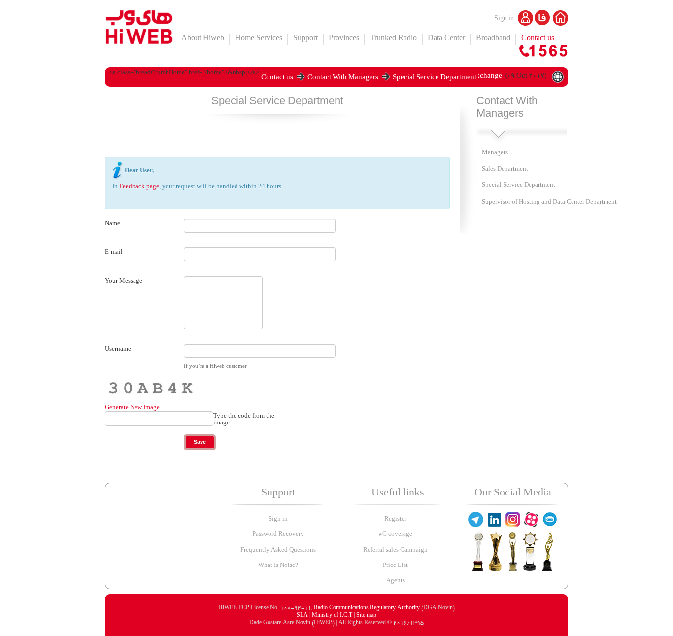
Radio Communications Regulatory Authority (367, 608)
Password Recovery (278, 534)
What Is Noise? (278, 566)
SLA (303, 616)
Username (118, 348)
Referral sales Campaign (395, 550)
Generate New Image (132, 407)
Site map (366, 616)
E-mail (114, 251)
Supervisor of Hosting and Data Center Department (549, 202)
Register (395, 519)
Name (112, 223)
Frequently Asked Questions (278, 550)
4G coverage (395, 534)
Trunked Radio (393, 39)
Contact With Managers (342, 78)
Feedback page (139, 186)
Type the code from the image (243, 419)
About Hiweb (202, 39)
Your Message (123, 280)
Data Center (446, 39)
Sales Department (505, 169)
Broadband (493, 39)
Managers (495, 153)
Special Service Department (434, 78)
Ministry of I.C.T (333, 616)
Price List (395, 566)
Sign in (504, 19)
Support (305, 39)
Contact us (537, 39)
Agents (395, 581)
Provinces (344, 39)
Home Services (258, 39)
